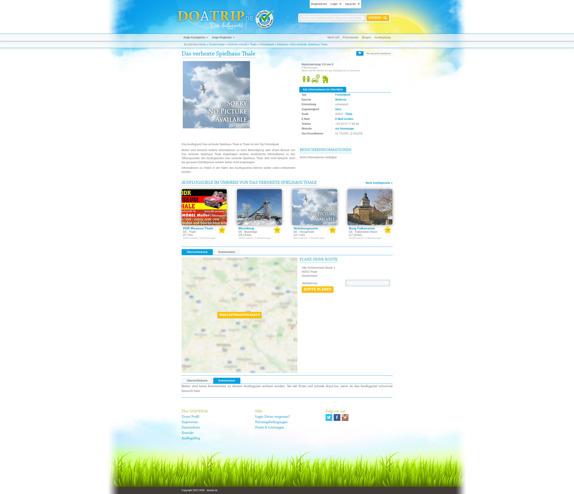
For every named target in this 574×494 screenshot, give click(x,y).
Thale (253, 44)
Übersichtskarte (197, 252)
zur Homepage (344, 128)
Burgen (366, 37)
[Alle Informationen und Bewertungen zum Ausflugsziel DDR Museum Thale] (204, 207)
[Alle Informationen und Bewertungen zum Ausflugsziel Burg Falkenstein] (370, 207)
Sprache (350, 4)
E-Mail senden (344, 119)
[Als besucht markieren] (359, 53)
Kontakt (188, 433)
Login (333, 4)
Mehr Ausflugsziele (378, 182)
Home (202, 44)
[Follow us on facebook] (337, 417)
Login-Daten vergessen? (272, 417)
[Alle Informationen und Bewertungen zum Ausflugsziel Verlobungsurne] (314, 207)
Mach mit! (333, 37)
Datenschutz (191, 427)
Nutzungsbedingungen (271, 422)
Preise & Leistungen (269, 427)
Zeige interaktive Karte (240, 315)
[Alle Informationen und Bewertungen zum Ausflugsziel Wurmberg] (259, 207)
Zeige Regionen (222, 37)
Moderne (282, 44)
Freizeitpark (267, 44)
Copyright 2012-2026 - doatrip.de (199, 490)
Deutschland (216, 44)
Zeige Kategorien (194, 37)
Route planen (317, 289)
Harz (338, 109)
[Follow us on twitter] (329, 417)
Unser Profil (190, 417)
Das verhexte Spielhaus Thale (309, 44)
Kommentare (226, 252)
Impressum (190, 422)
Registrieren (319, 4)
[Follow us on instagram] (345, 417)
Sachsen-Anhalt (237, 44)
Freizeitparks (351, 37)
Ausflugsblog (383, 37)
